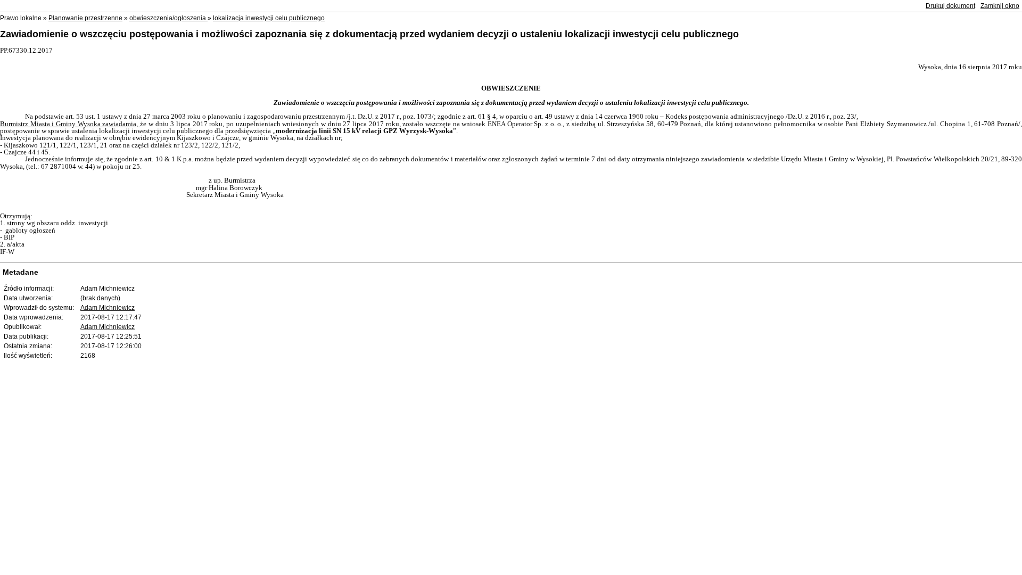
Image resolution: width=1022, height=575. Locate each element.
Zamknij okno (999, 6)
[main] (511, 151)
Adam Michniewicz (107, 307)
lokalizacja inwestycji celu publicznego (269, 18)
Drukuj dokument (950, 6)
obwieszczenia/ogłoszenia (168, 18)
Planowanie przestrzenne (85, 18)
